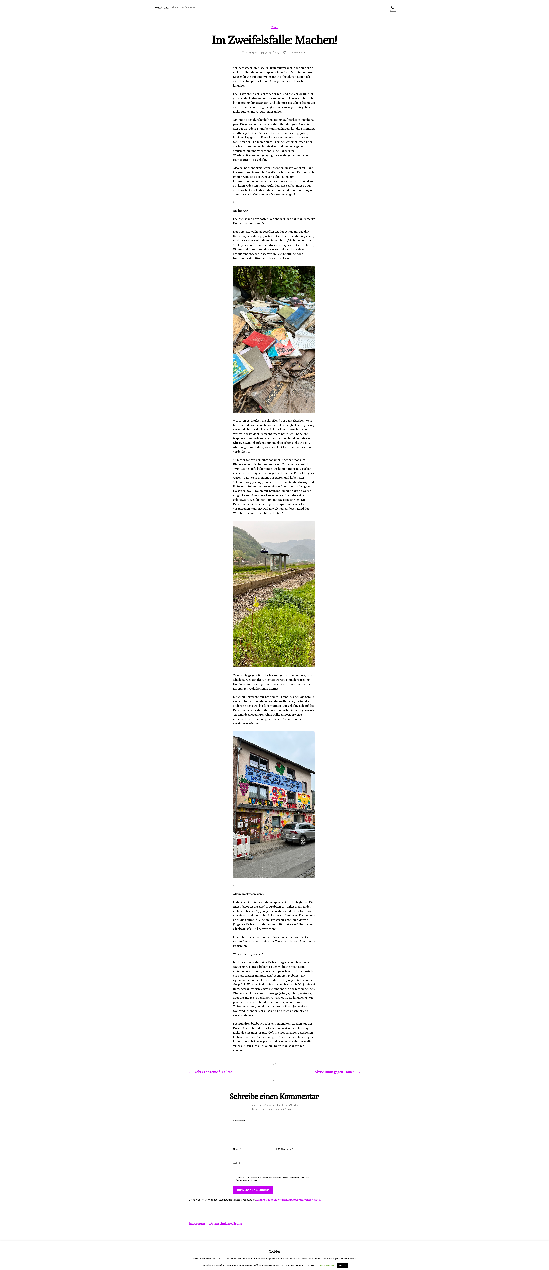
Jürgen (253, 52)
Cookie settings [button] (326, 1265)
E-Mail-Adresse (284, 1149)
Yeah (274, 27)
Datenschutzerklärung (225, 1223)
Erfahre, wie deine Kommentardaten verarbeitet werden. (288, 1199)
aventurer (161, 7)
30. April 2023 (272, 52)
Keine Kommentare (297, 52)
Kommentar (240, 1120)
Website (237, 1163)
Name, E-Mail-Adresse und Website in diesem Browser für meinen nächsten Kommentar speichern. (272, 1178)
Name (236, 1149)
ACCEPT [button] (342, 1265)
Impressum (197, 1223)
